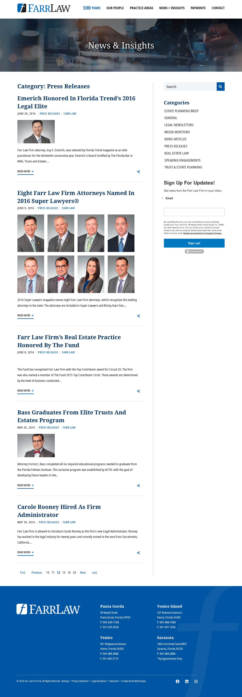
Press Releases (176, 146)
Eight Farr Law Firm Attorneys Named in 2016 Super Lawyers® (75, 197)
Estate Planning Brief (181, 111)
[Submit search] (221, 86)
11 (53, 572)
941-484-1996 (168, 622)
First (22, 572)
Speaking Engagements (182, 160)
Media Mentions (177, 132)
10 (47, 572)
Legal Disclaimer (99, 681)
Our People (115, 8)
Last (94, 572)
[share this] (138, 171)
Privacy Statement (80, 681)
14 (69, 572)
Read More (24, 171)
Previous (37, 572)
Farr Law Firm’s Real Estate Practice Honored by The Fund (69, 341)
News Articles (175, 139)
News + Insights (172, 8)
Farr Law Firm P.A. (33, 681)
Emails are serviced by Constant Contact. (202, 233)
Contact (218, 8)
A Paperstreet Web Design (134, 681)
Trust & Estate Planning (183, 167)
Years (94, 8)
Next (83, 572)
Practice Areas (141, 8)
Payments (198, 8)
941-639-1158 (111, 622)
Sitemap (65, 681)
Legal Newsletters (179, 125)
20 (74, 572)
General (170, 118)
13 (63, 572)
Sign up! (194, 243)
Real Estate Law (176, 153)
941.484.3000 (111, 654)
